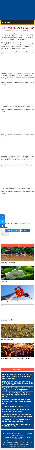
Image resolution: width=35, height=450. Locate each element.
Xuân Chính (24, 30)
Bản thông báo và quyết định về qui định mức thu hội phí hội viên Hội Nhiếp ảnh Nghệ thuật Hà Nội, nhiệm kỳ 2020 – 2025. (17, 376)
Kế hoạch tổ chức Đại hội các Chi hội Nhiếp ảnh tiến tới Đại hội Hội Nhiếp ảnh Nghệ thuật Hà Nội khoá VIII (16, 401)
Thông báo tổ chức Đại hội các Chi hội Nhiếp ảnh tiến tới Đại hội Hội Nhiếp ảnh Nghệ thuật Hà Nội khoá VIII (16, 394)
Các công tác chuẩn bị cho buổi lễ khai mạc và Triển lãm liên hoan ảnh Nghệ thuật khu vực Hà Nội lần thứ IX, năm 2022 (17, 383)
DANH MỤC (7, 22)
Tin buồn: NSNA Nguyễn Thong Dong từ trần (15, 406)
